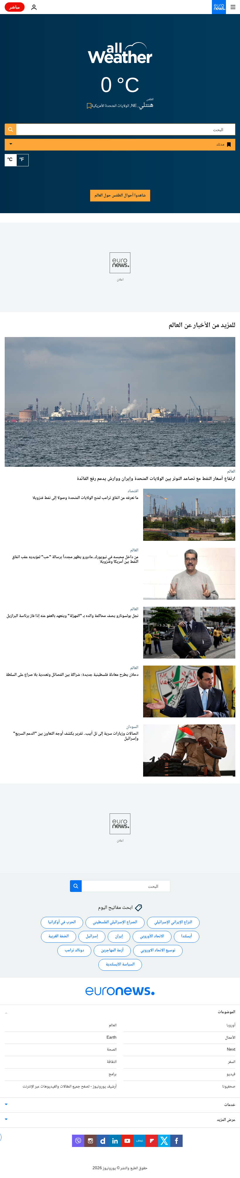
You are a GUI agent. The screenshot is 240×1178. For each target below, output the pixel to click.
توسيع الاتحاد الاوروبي (157, 950)
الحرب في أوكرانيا (62, 922)
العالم (231, 471)
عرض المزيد (226, 1120)
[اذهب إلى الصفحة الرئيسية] (219, 7)
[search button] (10, 129)
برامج (112, 1074)
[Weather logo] (120, 56)
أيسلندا (186, 936)
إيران (119, 936)
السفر (231, 1062)
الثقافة (111, 1062)
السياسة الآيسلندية (120, 964)
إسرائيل (92, 936)
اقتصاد (133, 491)
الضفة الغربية (58, 936)
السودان (132, 727)
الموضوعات (226, 1012)
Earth (111, 1037)
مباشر (14, 6)
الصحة (111, 1049)
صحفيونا (228, 1086)
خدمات (229, 1105)
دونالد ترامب (74, 950)
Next (231, 1049)
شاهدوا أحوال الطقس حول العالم (120, 195)
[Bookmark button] (88, 106)
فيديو (231, 1074)
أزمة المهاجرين (112, 950)
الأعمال (230, 1037)
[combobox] (120, 129)
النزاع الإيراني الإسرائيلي (173, 922)
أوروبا (231, 1025)
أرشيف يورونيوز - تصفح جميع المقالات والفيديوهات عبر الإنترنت (69, 1086)
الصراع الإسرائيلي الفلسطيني (115, 922)
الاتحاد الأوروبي (152, 936)
